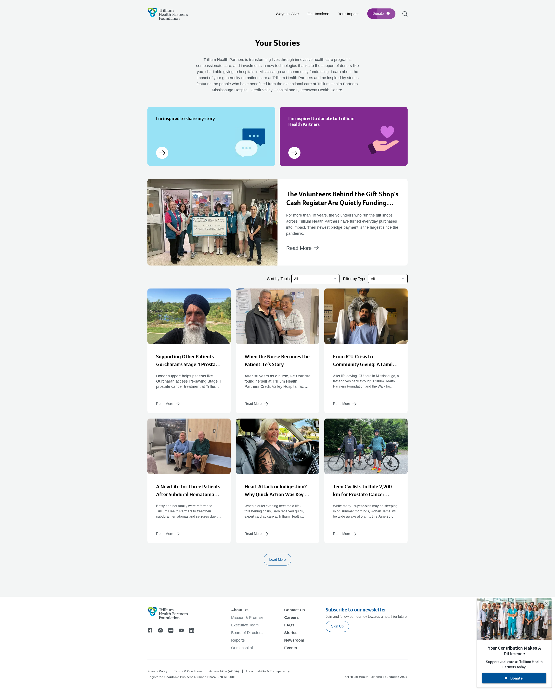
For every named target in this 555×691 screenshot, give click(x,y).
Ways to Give (287, 14)
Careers (291, 617)
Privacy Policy (157, 671)
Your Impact (348, 14)
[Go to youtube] (181, 630)
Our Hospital (242, 648)
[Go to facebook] (150, 630)
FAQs (289, 625)
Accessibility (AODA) (224, 671)
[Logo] (167, 14)
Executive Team (245, 625)
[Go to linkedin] (191, 630)
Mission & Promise (247, 617)
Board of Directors (247, 633)
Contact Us (294, 610)
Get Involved (318, 14)
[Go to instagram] (160, 630)
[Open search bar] (405, 14)
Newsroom (294, 640)
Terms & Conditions (188, 671)
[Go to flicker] (170, 630)
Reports (238, 640)
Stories (290, 633)
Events (290, 648)
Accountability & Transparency (268, 671)
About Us (239, 610)
